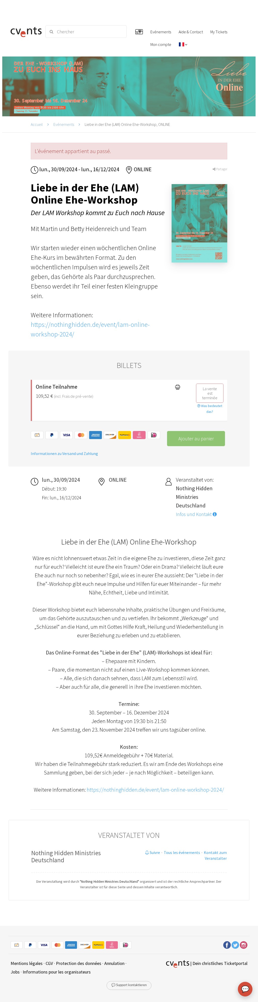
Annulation (114, 963)
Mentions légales (27, 963)
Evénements (63, 124)
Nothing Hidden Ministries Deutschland (66, 856)
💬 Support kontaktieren (129, 985)
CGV (49, 963)
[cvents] (25, 31)
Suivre (154, 852)
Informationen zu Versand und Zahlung (64, 453)
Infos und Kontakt (194, 514)
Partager (221, 169)
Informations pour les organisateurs (57, 972)
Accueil (37, 124)
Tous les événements (182, 852)
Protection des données (78, 963)
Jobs (15, 972)
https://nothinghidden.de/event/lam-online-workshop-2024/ (155, 789)
